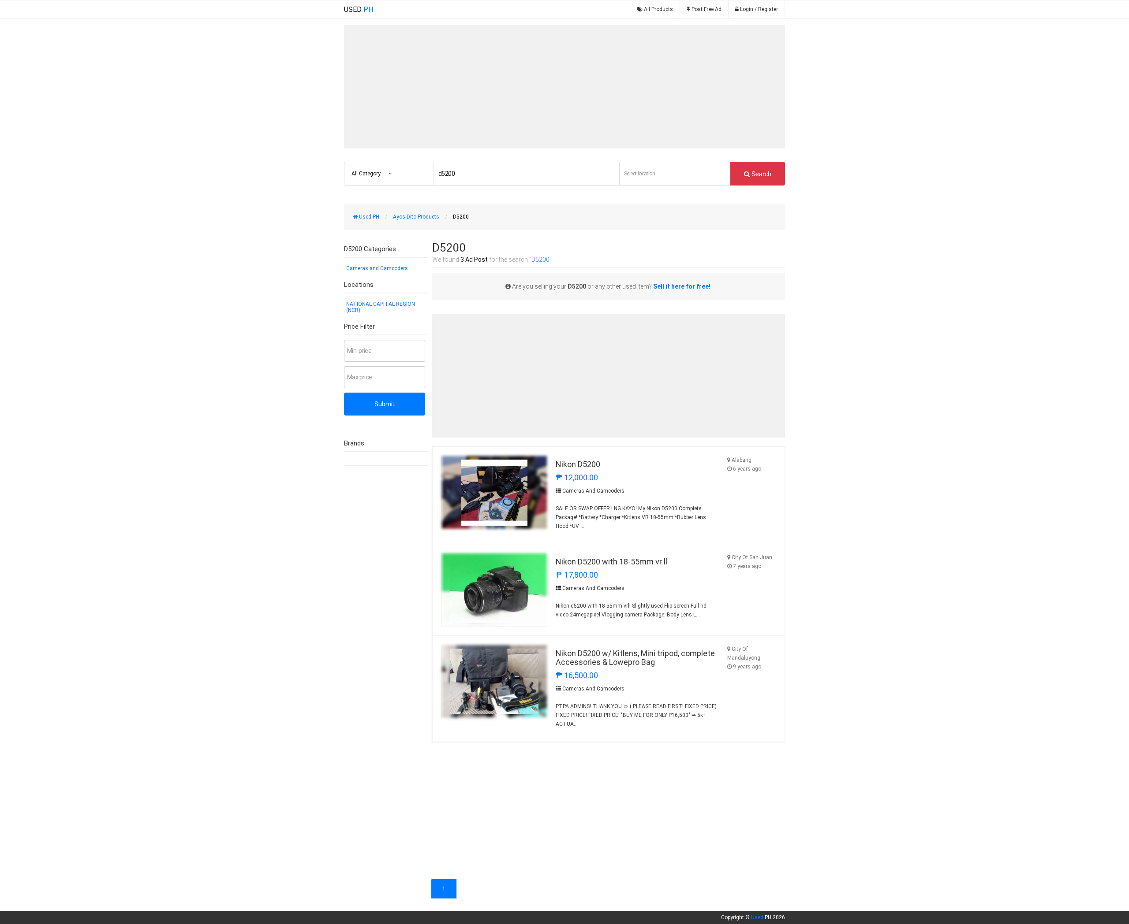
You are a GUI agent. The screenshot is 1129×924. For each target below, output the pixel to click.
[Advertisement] (564, 86)
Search (760, 173)
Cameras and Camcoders (377, 268)
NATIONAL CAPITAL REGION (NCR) (380, 307)
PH (358, 9)
